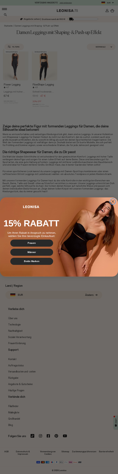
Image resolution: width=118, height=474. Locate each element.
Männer (32, 252)
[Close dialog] (113, 201)
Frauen (32, 243)
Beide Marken (31, 261)
